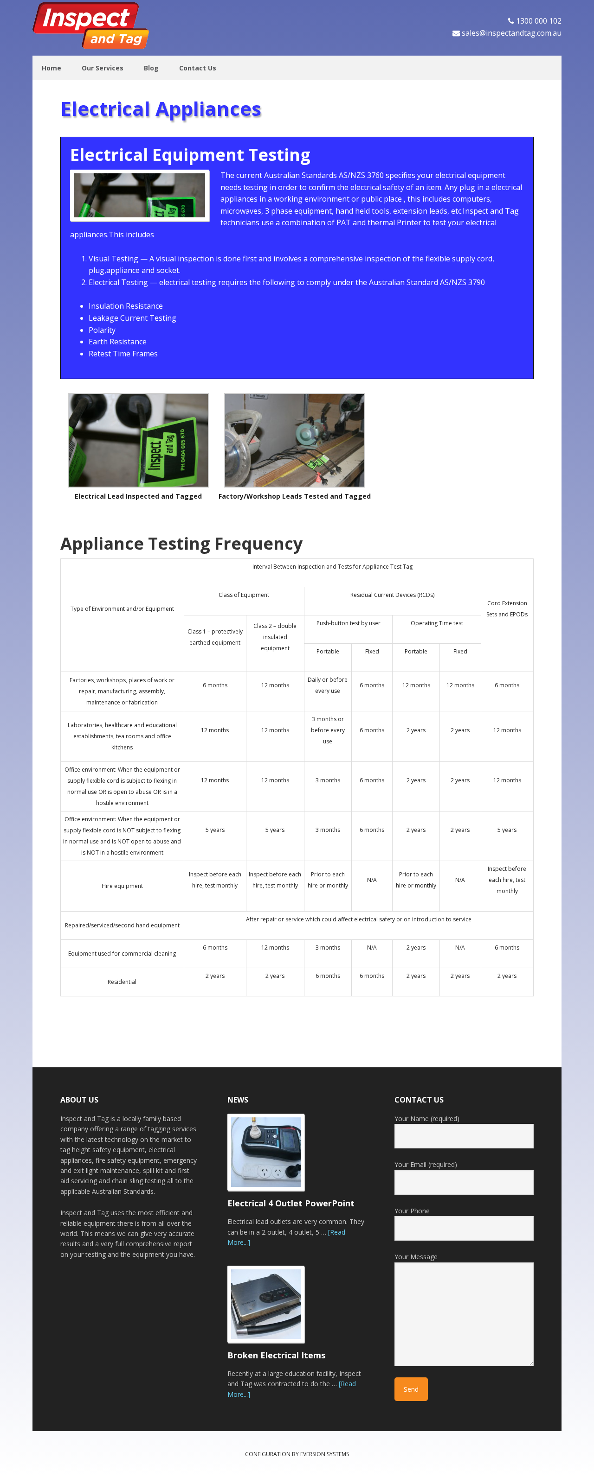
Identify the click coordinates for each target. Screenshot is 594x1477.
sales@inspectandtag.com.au (512, 33)
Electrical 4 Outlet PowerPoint (291, 1203)
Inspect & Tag (92, 25)
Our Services (102, 67)
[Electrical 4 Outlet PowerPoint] (271, 1156)
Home (51, 67)
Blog (151, 67)
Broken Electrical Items (276, 1355)
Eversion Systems (324, 1454)
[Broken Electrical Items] (271, 1308)
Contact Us (197, 67)
